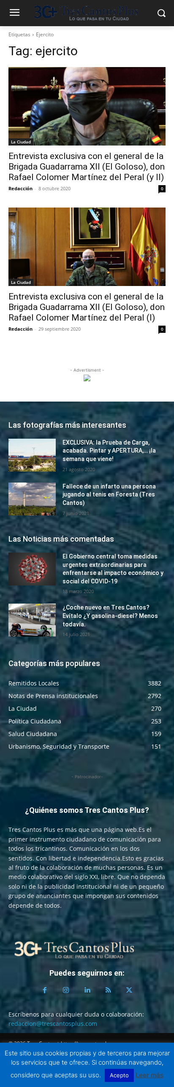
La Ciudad (21, 142)
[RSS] (108, 990)
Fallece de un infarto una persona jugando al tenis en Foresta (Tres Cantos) (109, 494)
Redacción (20, 188)
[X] (129, 990)
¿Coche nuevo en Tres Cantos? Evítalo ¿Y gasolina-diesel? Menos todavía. (110, 615)
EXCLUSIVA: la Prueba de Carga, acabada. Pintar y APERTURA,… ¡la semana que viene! (109, 450)
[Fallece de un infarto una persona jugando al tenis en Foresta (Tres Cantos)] (32, 499)
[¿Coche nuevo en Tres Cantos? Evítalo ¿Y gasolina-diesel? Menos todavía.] (32, 620)
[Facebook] (44, 990)
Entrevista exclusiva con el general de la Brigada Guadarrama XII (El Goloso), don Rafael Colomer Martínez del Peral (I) (86, 307)
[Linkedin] (87, 990)
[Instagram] (65, 990)
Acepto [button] (119, 1075)
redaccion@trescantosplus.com (52, 1024)
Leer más (149, 1075)
